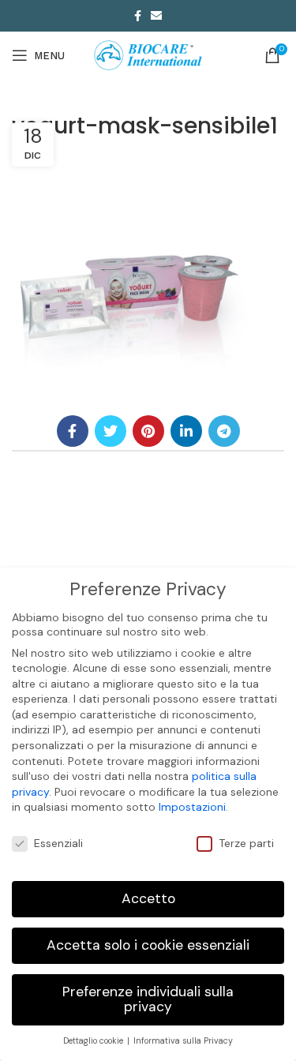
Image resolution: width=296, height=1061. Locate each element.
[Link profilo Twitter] (110, 431)
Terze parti (246, 843)
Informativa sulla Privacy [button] (183, 1041)
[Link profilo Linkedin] (186, 431)
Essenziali (58, 843)
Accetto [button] (148, 898)
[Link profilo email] (156, 16)
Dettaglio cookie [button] (94, 1041)
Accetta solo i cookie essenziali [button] (148, 945)
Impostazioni (192, 807)
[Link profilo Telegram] (224, 431)
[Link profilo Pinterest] (148, 431)
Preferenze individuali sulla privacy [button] (148, 999)
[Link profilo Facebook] (137, 16)
